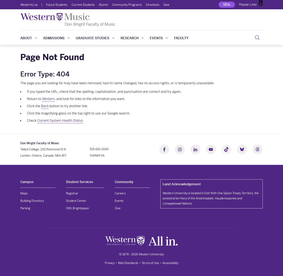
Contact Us (97, 155)
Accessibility (170, 263)
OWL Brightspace (77, 208)
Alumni (103, 5)
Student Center (76, 201)
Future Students (56, 5)
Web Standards (128, 263)
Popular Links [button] (248, 4)
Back (45, 106)
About (26, 38)
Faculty (181, 38)
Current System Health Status (60, 120)
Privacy (110, 263)
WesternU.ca (28, 5)
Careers (120, 193)
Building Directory (32, 201)
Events (156, 38)
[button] (261, 3)
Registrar (72, 193)
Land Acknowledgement (182, 184)
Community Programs (127, 5)
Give (166, 5)
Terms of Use (150, 263)
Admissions (54, 38)
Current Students (83, 5)
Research (130, 38)
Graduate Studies (92, 38)
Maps (24, 193)
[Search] (257, 37)
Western (48, 99)
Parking (25, 208)
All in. (227, 4)
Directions (152, 5)
